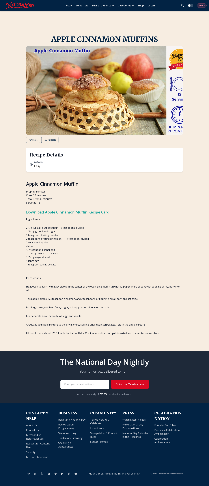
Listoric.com (97, 428)
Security (30, 452)
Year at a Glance (101, 5)
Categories (124, 5)
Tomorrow (82, 5)
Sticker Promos (99, 441)
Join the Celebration (130, 384)
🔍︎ (182, 5)
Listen (151, 5)
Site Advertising (67, 433)
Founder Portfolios (165, 425)
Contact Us (32, 430)
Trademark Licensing (70, 438)
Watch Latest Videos (134, 419)
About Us (31, 425)
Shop (141, 5)
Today (68, 5)
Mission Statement (37, 457)
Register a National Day (72, 419)
